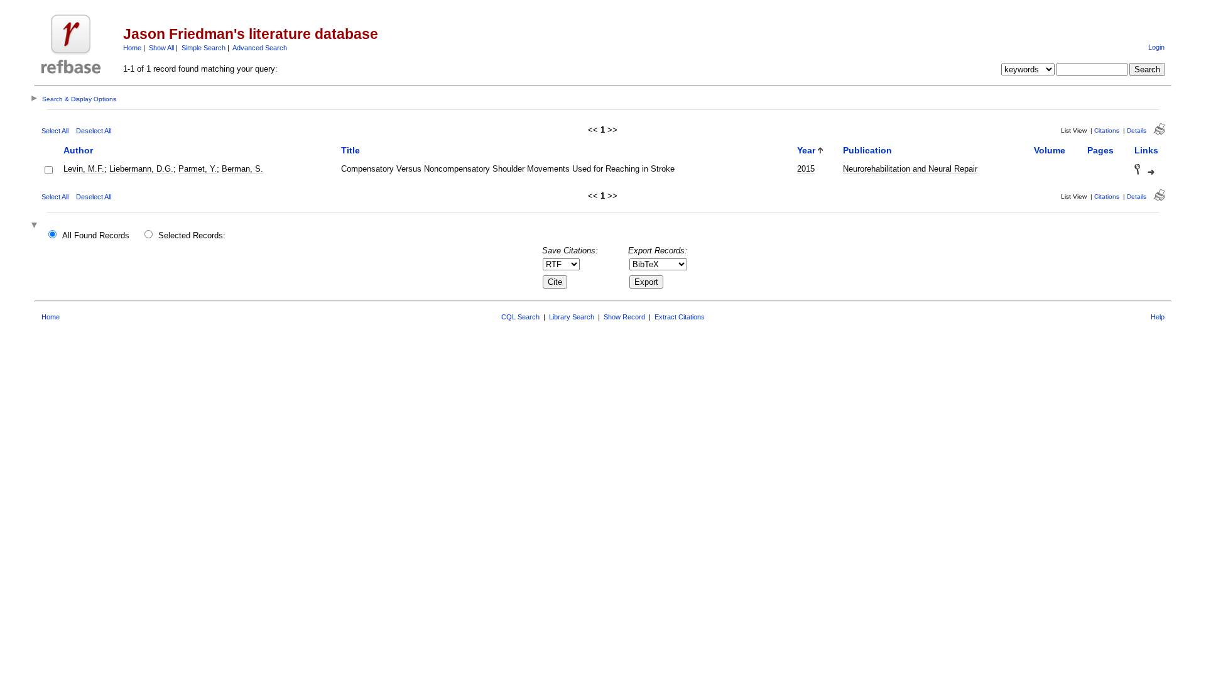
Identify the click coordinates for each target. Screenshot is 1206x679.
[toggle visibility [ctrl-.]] (35, 226)
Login (1156, 47)
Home (132, 48)
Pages (1100, 150)
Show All (161, 48)
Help (1158, 317)
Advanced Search (259, 48)
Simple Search (203, 48)
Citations (1106, 130)
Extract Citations (680, 317)
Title (350, 150)
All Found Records (95, 235)
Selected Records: (191, 235)
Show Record (624, 317)
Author (78, 150)
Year (806, 150)
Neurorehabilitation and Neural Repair (910, 169)
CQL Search (520, 317)
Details (1136, 130)
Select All (54, 131)
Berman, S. (242, 169)
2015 (806, 169)
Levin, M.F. (83, 169)
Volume (1049, 150)
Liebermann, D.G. (141, 169)
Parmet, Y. (197, 169)
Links (1146, 150)
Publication (867, 150)
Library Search (571, 317)
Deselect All (93, 131)
